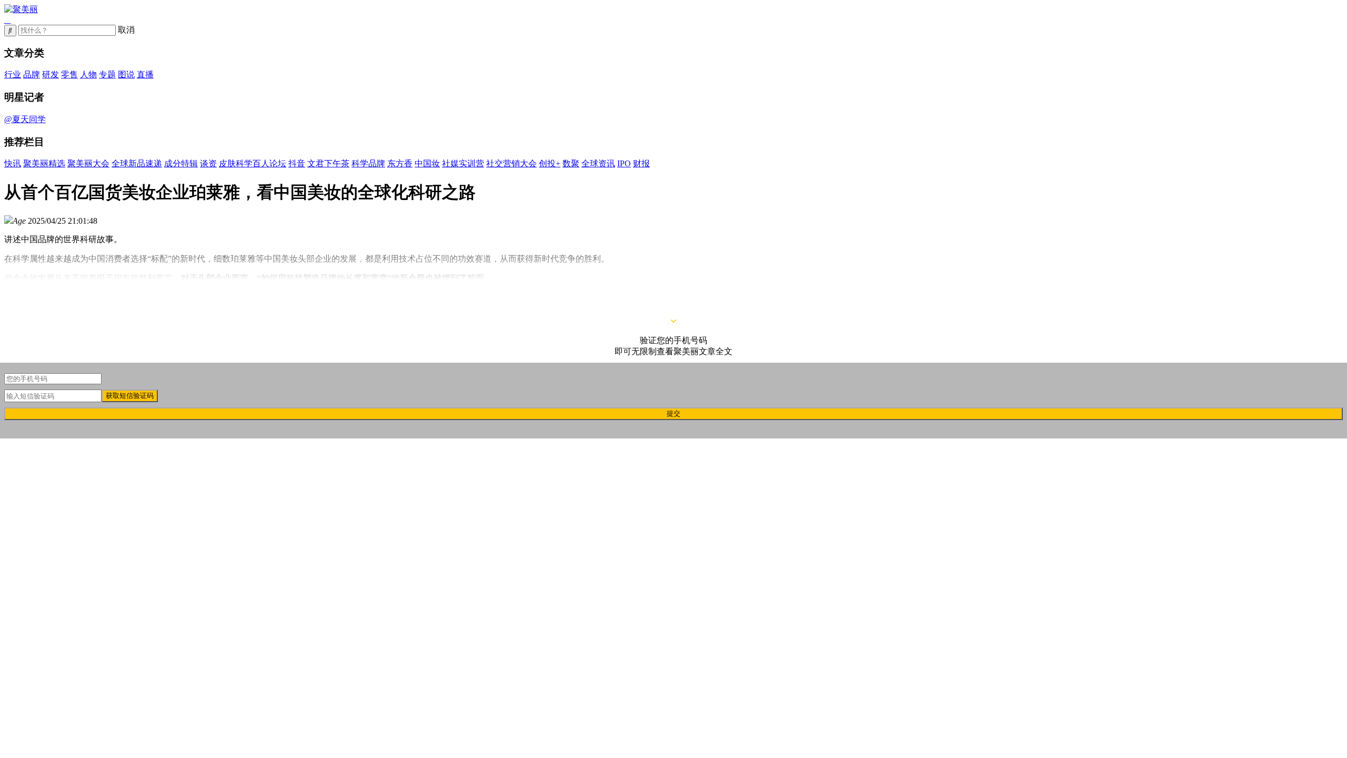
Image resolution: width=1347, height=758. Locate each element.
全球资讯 (598, 163)
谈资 (208, 163)
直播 (145, 74)
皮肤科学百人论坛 (252, 163)
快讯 (12, 163)
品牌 (31, 74)
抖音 (296, 163)
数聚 (570, 163)
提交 (673, 413)
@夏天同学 (25, 119)
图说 (126, 74)
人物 (88, 74)
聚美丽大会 (88, 163)
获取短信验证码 (130, 396)
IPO (624, 163)
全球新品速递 (137, 163)
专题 (107, 74)
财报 (641, 163)
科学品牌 (368, 163)
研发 (50, 74)
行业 (12, 74)
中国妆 (427, 163)
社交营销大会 (511, 163)
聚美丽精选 (44, 163)
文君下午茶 (328, 163)
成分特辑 (181, 163)
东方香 (400, 163)
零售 (69, 74)
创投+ (549, 163)
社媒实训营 (463, 163)
